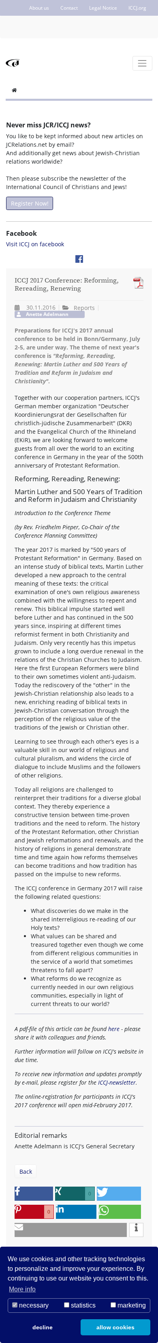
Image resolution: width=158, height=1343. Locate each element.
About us (39, 7)
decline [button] (42, 1327)
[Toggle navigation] (142, 63)
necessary (33, 1305)
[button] (34, 1194)
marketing (131, 1305)
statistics (82, 1305)
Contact (69, 7)
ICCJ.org (137, 7)
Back (25, 1171)
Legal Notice (103, 7)
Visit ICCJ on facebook (35, 244)
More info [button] (22, 1289)
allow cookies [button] (115, 1327)
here (114, 1029)
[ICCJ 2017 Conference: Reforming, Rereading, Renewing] (136, 283)
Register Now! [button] (30, 203)
